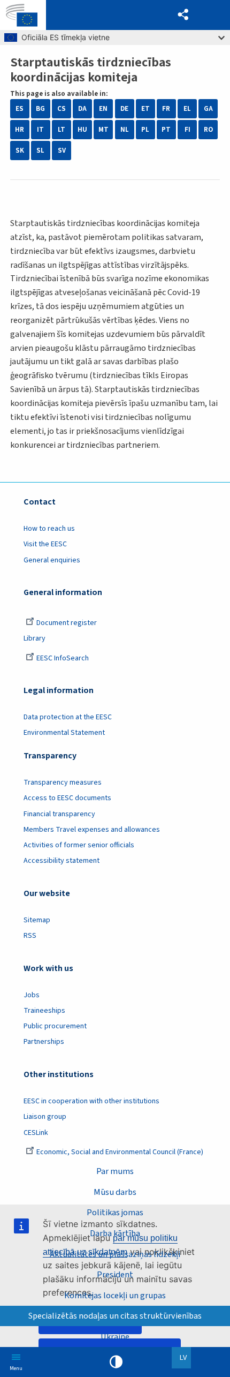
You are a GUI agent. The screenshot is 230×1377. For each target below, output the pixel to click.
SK (20, 150)
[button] (183, 15)
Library (34, 638)
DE (124, 109)
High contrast (116, 1362)
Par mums (115, 1171)
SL (40, 150)
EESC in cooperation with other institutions (91, 1101)
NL (124, 129)
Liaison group (45, 1116)
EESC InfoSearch (62, 658)
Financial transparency (59, 814)
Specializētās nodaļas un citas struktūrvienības (115, 1316)
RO (208, 129)
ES (20, 109)
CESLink (36, 1132)
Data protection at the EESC (68, 717)
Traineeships (44, 1010)
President (115, 1274)
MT (103, 129)
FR (166, 109)
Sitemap (37, 920)
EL (187, 109)
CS (61, 109)
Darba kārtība (115, 1233)
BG (40, 109)
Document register (66, 623)
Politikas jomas (115, 1212)
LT (61, 129)
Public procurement (55, 1026)
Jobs (32, 995)
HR (19, 129)
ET (145, 109)
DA (82, 109)
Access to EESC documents (67, 798)
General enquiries (52, 560)
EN (103, 109)
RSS (30, 935)
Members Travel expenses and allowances (92, 829)
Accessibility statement (61, 860)
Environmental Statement (64, 732)
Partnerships (44, 1041)
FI (187, 129)
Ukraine (115, 1336)
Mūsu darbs (115, 1192)
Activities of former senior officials (79, 845)
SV (62, 150)
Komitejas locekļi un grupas (115, 1295)
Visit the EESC (45, 544)
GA (208, 109)
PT (166, 129)
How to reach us (49, 528)
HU (82, 129)
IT (40, 129)
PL (145, 129)
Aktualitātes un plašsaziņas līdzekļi (115, 1254)
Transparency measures (63, 782)
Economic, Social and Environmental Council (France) (120, 1152)
